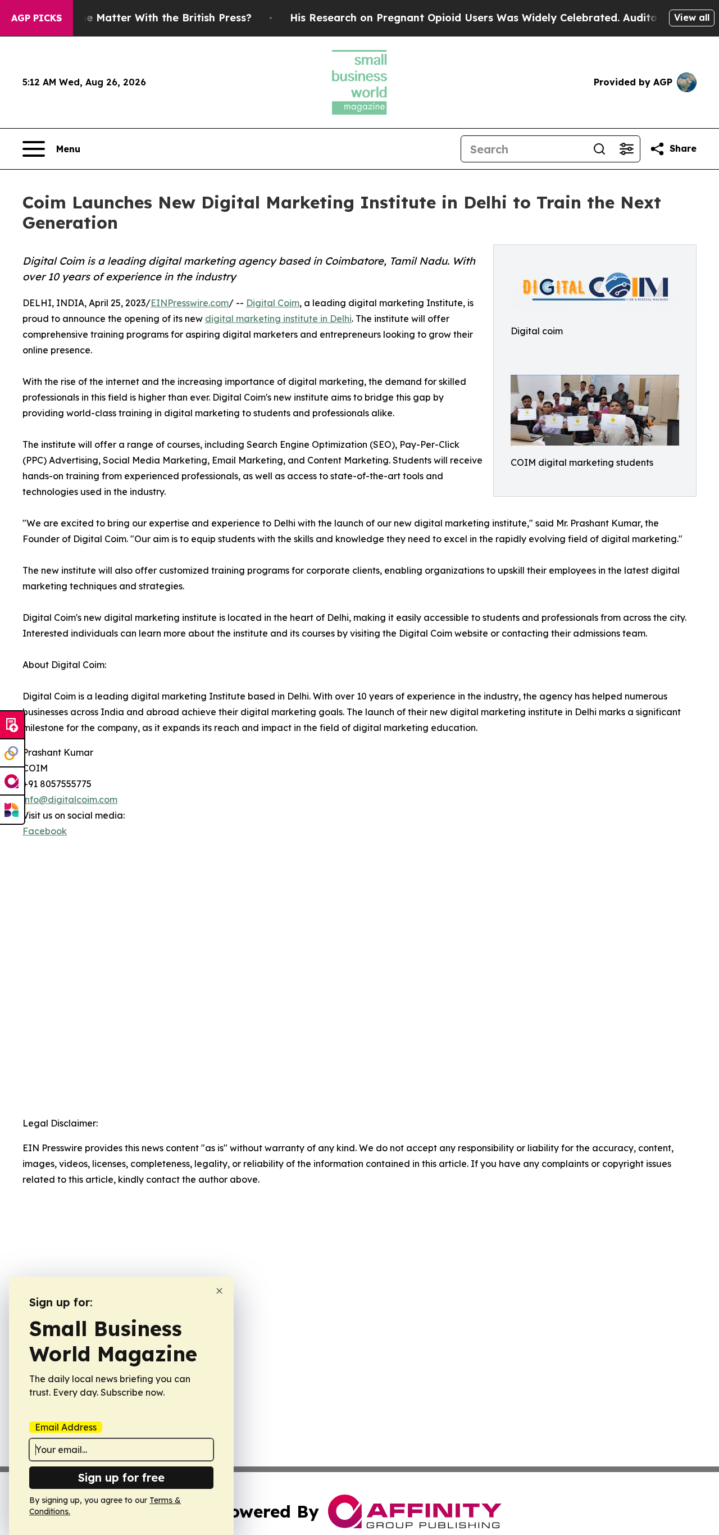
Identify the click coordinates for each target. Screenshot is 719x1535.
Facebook (44, 831)
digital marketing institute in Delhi (278, 318)
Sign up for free (121, 1477)
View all (691, 17)
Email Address (66, 1427)
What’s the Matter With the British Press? (144, 17)
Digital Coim (272, 302)
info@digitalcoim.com (69, 799)
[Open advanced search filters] (626, 149)
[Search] (599, 149)
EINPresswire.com (190, 302)
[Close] (219, 1291)
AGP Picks (36, 18)
